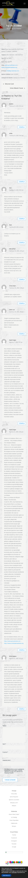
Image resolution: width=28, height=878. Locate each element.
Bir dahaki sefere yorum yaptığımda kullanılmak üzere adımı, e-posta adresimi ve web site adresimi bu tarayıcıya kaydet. (14, 770)
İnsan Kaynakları (14, 820)
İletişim (14, 826)
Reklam (14, 805)
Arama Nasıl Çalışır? (14, 814)
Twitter (14, 835)
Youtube (14, 844)
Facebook (14, 838)
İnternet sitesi (6, 760)
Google (14, 847)
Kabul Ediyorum (6, 875)
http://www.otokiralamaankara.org (13, 643)
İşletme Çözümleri (14, 799)
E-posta (5, 752)
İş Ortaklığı (14, 817)
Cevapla (22, 127)
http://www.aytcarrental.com (12, 641)
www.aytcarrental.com (11, 65)
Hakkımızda (14, 823)
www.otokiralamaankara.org (9, 67)
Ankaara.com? (14, 802)
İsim (4, 744)
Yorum (4, 726)
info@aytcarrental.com (12, 71)
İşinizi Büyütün (14, 796)
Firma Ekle (14, 794)
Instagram (14, 841)
